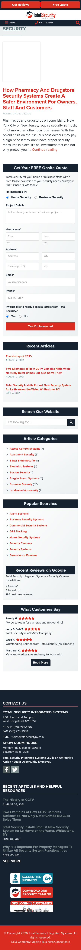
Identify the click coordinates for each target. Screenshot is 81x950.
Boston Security (20, 472)
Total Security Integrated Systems (40, 15)
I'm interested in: (16, 192)
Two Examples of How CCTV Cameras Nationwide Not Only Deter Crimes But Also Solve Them (38, 371)
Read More (40, 662)
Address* (11, 249)
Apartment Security (22, 454)
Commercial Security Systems (28, 525)
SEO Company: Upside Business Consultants (40, 942)
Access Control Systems (25, 448)
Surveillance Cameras (23, 555)
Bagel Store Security (23, 460)
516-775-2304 (46, 22)
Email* (10, 275)
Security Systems (20, 549)
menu (13, 22)
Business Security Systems (27, 519)
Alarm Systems (19, 513)
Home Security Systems (25, 537)
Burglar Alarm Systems (24, 478)
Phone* (10, 290)
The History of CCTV (19, 356)
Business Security (21, 484)
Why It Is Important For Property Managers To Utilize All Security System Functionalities (37, 849)
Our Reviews (20, 5)
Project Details (15, 205)
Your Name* (13, 229)
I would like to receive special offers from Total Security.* (36, 309)
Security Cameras (21, 543)
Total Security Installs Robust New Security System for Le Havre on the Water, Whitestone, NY (38, 387)
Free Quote (60, 5)
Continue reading (44, 149)
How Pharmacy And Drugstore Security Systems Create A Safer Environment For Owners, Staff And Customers (40, 99)
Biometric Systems (21, 466)
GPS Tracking (18, 531)
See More (12, 861)
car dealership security (24, 490)
